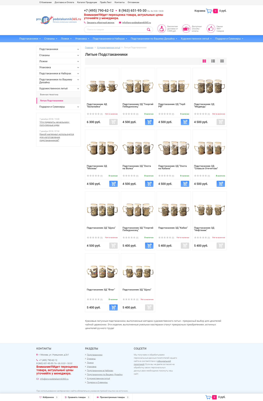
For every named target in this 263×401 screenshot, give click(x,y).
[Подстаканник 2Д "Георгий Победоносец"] (138, 86)
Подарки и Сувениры (228, 38)
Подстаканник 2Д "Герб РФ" (171, 105)
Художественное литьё (195, 38)
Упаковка (81, 38)
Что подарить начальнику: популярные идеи (55, 124)
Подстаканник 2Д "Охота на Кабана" (172, 167)
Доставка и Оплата (64, 2)
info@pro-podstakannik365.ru (136, 22)
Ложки (65, 38)
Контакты (120, 2)
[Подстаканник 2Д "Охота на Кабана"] (173, 148)
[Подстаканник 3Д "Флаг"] (102, 271)
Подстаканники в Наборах (109, 38)
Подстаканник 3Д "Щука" (137, 289)
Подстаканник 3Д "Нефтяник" (204, 229)
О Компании (45, 2)
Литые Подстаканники (51, 100)
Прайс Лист (106, 2)
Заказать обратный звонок (100, 22)
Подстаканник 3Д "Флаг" (101, 289)
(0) (101, 114)
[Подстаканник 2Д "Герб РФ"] (173, 86)
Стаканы (49, 38)
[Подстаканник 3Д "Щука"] (138, 271)
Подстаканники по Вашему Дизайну (153, 38)
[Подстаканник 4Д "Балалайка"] (102, 86)
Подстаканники (28, 38)
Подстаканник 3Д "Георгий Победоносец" (138, 229)
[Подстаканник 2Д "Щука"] (102, 209)
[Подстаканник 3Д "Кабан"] (173, 209)
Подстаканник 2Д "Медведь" (204, 105)
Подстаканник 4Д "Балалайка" (97, 105)
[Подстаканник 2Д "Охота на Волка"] (138, 148)
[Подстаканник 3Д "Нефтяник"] (209, 209)
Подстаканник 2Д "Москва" (97, 167)
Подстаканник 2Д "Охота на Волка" (137, 167)
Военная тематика (49, 94)
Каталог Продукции (87, 2)
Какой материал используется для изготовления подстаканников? (57, 137)
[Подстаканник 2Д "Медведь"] (209, 86)
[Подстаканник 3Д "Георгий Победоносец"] (138, 209)
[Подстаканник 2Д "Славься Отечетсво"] (209, 148)
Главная (89, 47)
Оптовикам (133, 2)
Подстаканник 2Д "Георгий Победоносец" (138, 105)
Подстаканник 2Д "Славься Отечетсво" (206, 167)
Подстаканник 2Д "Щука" (101, 227)
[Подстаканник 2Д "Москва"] (102, 148)
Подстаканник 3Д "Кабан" (173, 227)
